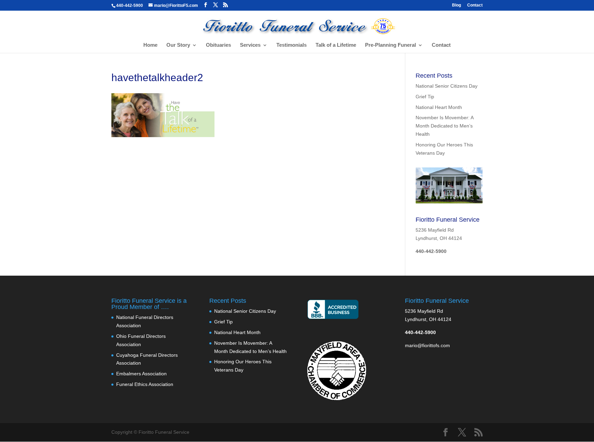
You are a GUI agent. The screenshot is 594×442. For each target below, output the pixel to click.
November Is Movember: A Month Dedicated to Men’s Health (444, 126)
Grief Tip (425, 96)
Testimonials (291, 45)
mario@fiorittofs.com (427, 345)
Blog (456, 5)
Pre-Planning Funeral (390, 45)
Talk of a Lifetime (336, 45)
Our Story (178, 45)
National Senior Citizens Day (446, 86)
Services (250, 45)
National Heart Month (439, 107)
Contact (475, 5)
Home (150, 45)
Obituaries (218, 45)
